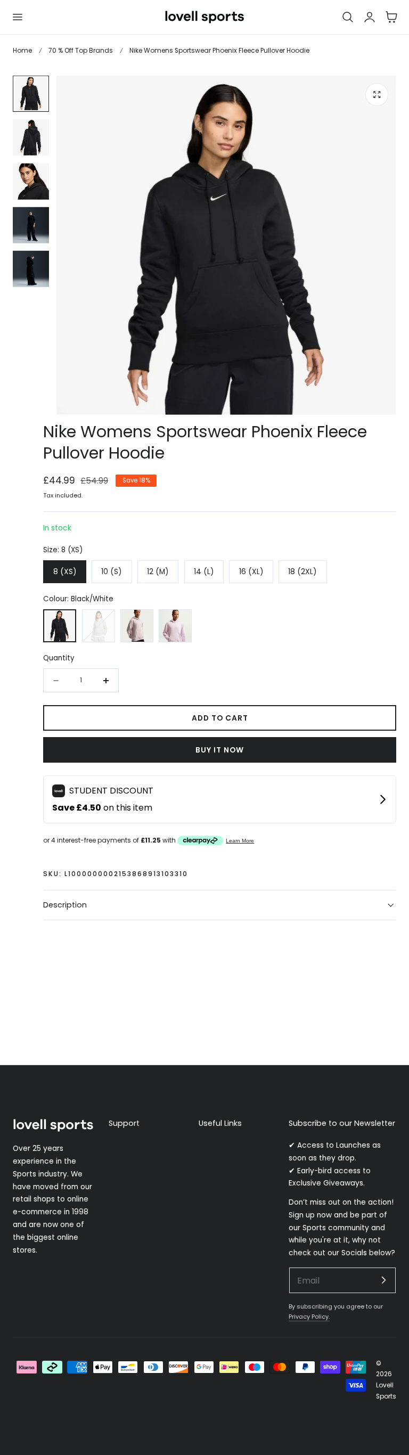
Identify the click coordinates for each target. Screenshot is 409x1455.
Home (22, 50)
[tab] (31, 94)
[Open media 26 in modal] (377, 94)
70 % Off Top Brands (80, 50)
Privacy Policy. (309, 1316)
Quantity (59, 658)
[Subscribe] (383, 1280)
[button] (17, 17)
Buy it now (219, 750)
